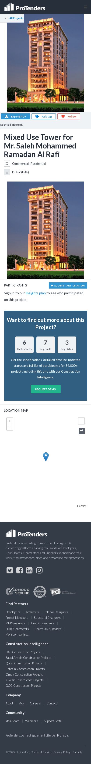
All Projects (16, 18)
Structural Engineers (47, 617)
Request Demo (45, 389)
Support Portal (53, 721)
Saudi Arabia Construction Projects (28, 658)
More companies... (17, 634)
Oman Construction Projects (24, 674)
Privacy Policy (62, 752)
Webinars (31, 721)
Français (63, 735)
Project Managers (17, 617)
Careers (35, 703)
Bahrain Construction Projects (25, 669)
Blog (21, 703)
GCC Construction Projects (24, 685)
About (9, 703)
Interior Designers (56, 612)
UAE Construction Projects (23, 652)
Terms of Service (41, 752)
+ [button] (10, 421)
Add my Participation (69, 285)
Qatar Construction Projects (24, 663)
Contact (51, 703)
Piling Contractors (17, 629)
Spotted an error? (12, 124)
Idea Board (13, 721)
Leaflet (81, 506)
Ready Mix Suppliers (48, 629)
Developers (13, 612)
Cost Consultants (42, 623)
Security (78, 752)
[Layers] (81, 421)
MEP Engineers (15, 623)
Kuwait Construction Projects (25, 680)
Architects (32, 612)
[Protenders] (25, 5)
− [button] (10, 427)
